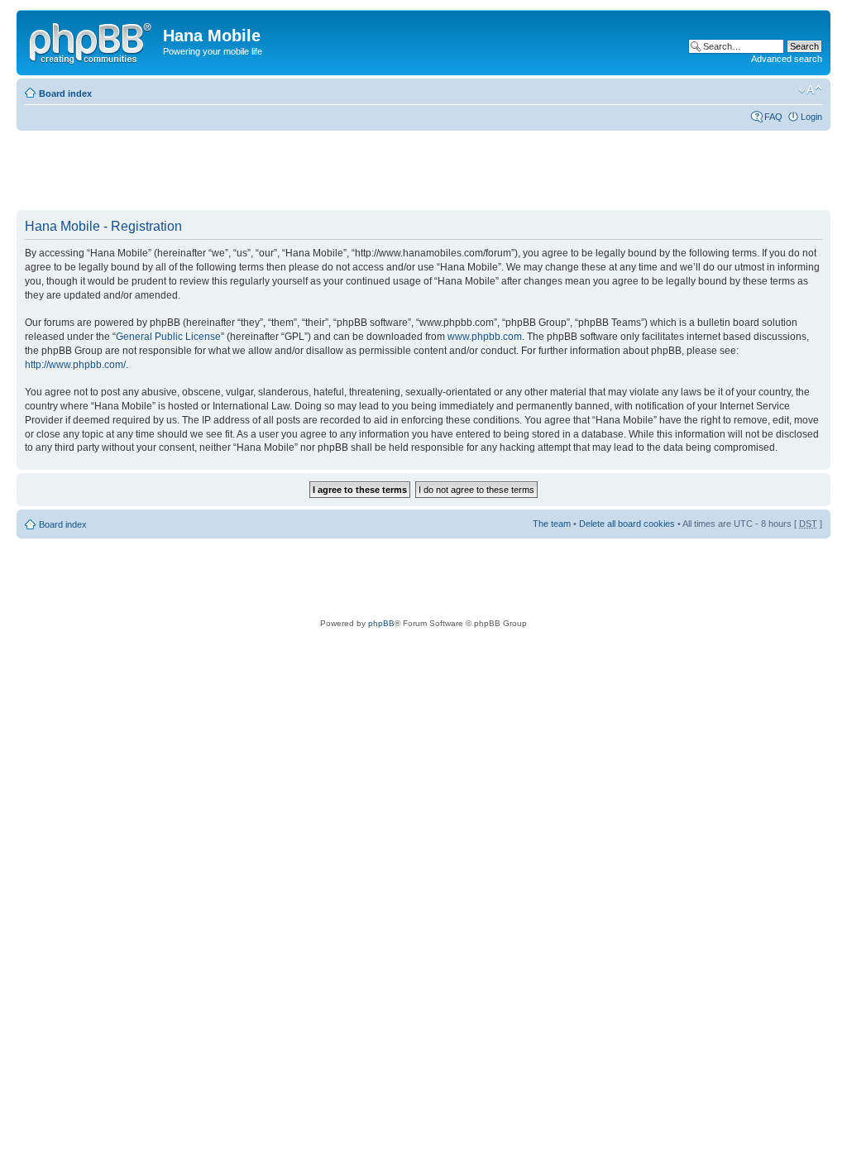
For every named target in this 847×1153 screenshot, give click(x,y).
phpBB (381, 623)
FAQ (773, 117)
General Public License (168, 336)
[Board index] (92, 40)
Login (811, 117)
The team (552, 524)
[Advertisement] (318, 171)
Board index (65, 93)
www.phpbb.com (484, 336)
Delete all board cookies (627, 524)
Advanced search (786, 59)
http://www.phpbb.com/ (75, 365)
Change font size (810, 90)
